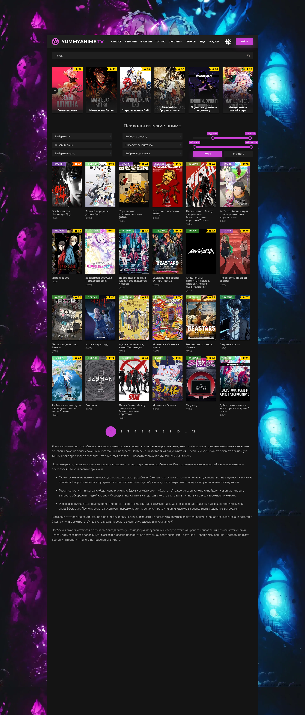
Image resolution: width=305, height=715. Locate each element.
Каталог (116, 41)
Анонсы (191, 41)
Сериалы (131, 41)
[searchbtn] (248, 55)
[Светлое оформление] (228, 42)
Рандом (214, 41)
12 (193, 431)
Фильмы (146, 41)
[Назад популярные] (55, 91)
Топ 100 (160, 41)
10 (178, 431)
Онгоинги (175, 41)
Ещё (202, 41)
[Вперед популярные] (250, 91)
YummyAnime (83, 41)
